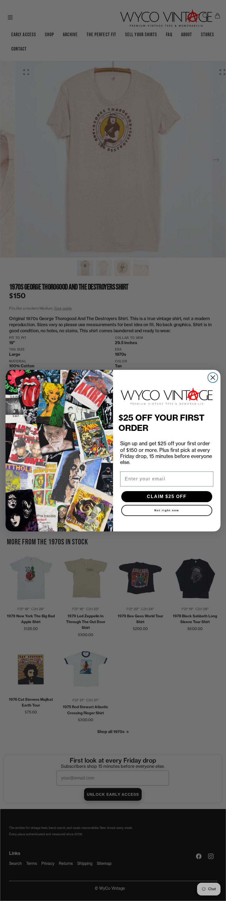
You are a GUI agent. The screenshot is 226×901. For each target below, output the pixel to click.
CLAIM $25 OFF (167, 496)
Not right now (166, 510)
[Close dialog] (213, 378)
